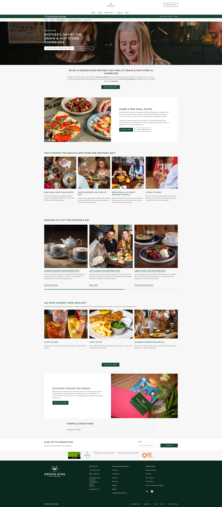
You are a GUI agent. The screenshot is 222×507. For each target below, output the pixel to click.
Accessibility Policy (135, 504)
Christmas (114, 477)
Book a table (126, 129)
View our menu (85, 48)
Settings (128, 16)
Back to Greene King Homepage (154, 485)
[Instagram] (152, 491)
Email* (140, 442)
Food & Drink (115, 474)
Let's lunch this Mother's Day (104, 271)
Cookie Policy (146, 504)
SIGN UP (169, 445)
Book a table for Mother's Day (59, 48)
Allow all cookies (168, 4)
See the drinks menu (66, 246)
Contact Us (115, 470)
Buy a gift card (110, 364)
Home (46, 20)
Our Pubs (148, 474)
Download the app (151, 470)
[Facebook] (147, 491)
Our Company (150, 477)
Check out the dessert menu (156, 246)
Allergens (114, 489)
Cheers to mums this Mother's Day (61, 271)
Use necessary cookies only (168, 10)
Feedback (114, 485)
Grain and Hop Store (75, 20)
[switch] (89, 16)
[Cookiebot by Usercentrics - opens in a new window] (50, 16)
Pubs (52, 20)
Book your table (110, 87)
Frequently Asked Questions (119, 493)
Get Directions (93, 489)
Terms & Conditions (173, 504)
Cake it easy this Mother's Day (149, 271)
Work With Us (150, 481)
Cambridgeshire (61, 20)
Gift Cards (115, 481)
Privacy (155, 504)
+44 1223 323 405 (94, 470)
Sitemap (162, 504)
